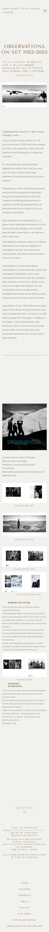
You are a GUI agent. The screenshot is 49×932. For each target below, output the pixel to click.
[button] (45, 10)
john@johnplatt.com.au (29, 830)
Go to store (24, 808)
